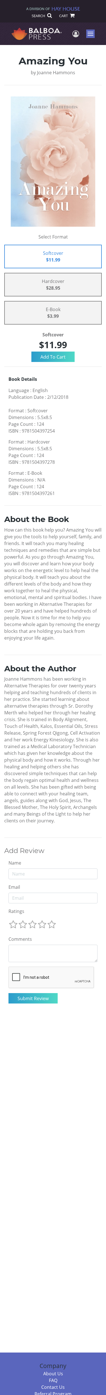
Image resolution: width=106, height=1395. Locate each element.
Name (14, 863)
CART (64, 15)
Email (14, 887)
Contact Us (53, 1387)
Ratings (16, 911)
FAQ (53, 1380)
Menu (92, 33)
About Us (53, 1374)
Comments (20, 939)
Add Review (24, 851)
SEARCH (39, 15)
